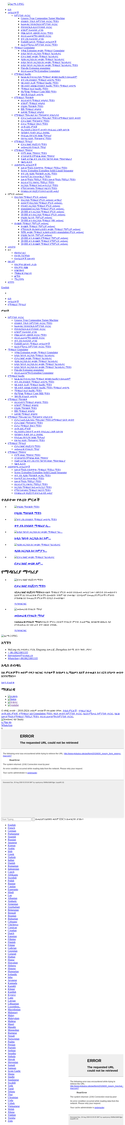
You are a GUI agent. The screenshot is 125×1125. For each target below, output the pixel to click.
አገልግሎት (19, 270)
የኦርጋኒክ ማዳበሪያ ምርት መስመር (30, 197)
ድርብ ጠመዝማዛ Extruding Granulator (40, 71)
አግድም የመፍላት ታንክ (32, 30)
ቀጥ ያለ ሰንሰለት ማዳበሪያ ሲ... (32, 525)
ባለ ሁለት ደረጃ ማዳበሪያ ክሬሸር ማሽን (39, 82)
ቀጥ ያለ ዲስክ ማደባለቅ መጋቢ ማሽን (39, 173)
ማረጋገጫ (19, 279)
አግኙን (11, 282)
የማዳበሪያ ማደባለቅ (24, 97)
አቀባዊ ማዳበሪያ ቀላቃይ (32, 112)
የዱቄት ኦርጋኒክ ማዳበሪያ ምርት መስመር (40, 205)
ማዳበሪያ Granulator (24, 47)
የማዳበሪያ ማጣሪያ (23, 141)
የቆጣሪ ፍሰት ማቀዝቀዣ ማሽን (36, 138)
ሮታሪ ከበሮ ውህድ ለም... (28, 563)
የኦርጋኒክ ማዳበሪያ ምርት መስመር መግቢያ (41, 200)
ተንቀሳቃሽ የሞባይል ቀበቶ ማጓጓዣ (38, 156)
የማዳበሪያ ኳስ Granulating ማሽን (35, 713)
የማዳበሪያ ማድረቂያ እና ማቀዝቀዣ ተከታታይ (36, 115)
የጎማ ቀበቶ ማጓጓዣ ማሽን (34, 153)
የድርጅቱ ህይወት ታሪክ (25, 264)
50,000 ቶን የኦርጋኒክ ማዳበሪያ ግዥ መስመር (42, 220)
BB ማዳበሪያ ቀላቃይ (31, 109)
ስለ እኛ (11, 261)
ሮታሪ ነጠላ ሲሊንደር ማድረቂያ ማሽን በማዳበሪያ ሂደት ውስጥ (51, 118)
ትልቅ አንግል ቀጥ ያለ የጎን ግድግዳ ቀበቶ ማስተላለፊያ (46, 159)
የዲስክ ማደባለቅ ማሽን (32, 106)
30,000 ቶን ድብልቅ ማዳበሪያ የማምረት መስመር (44, 241)
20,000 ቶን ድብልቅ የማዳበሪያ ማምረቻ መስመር (44, 238)
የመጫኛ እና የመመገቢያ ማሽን (36, 176)
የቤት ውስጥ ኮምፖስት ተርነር (68, 713)
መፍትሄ (11, 246)
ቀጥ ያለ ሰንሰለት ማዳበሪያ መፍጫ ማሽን (41, 79)
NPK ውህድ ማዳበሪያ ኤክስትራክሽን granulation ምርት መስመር (52, 232)
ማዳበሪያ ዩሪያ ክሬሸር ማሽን (34, 88)
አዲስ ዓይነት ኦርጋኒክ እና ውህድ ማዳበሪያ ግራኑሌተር (46, 62)
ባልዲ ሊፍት (26, 161)
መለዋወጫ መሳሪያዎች (25, 164)
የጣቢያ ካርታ (85, 710)
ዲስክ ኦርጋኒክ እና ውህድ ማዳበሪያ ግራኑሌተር (42, 59)
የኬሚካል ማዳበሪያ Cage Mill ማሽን (38, 91)
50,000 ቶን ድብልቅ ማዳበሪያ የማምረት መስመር (44, 243)
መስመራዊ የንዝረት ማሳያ (33, 147)
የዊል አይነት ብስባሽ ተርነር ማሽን (37, 33)
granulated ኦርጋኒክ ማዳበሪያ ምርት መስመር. (42, 208)
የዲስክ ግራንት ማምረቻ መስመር (36, 217)
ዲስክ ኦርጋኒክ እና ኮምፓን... (30, 550)
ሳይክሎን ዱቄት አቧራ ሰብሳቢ (35, 132)
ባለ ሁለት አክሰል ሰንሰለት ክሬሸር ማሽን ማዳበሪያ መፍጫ (48, 85)
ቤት (10, 9)
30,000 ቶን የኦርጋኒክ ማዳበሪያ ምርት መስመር (43, 214)
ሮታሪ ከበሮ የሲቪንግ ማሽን (34, 144)
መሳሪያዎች (13, 12)
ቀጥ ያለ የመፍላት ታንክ (32, 38)
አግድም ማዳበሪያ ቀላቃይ (33, 103)
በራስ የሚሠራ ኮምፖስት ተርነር (98, 713)
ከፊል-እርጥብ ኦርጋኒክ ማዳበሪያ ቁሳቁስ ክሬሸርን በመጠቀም (49, 77)
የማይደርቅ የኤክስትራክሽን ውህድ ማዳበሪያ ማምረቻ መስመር (51, 229)
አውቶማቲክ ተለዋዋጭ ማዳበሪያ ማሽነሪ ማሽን (44, 167)
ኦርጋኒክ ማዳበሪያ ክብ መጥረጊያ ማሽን (39, 185)
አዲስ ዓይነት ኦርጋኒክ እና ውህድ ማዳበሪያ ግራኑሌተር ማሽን (49, 65)
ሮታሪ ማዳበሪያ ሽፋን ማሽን (34, 123)
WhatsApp (6, 725)
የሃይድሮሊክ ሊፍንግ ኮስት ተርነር (36, 27)
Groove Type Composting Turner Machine (43, 18)
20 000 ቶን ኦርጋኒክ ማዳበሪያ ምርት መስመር (42, 211)
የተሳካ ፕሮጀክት (22, 255)
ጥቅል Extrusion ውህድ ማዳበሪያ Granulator (42, 50)
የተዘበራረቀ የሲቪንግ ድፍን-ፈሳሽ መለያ (40, 191)
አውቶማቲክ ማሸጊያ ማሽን (27, 481)
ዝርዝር (23, 603)
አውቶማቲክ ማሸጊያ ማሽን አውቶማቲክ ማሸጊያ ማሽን (48, 179)
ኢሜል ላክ (6, 722)
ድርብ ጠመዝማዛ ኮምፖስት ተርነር (56, 716)
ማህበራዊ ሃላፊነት (23, 273)
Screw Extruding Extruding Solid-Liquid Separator (47, 170)
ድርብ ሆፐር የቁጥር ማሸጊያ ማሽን (37, 182)
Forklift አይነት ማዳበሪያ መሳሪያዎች (38, 41)
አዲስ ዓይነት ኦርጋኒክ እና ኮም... (32, 538)
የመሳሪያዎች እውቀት (24, 258)
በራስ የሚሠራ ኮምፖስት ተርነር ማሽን (39, 44)
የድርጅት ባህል (21, 267)
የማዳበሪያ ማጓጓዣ (23, 150)
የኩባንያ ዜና (20, 252)
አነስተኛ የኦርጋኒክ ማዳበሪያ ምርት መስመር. (42, 202)
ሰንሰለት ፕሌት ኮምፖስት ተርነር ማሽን (40, 21)
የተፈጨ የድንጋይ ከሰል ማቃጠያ (36, 135)
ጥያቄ (17, 603)
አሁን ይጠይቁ (7, 682)
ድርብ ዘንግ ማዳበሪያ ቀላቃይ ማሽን (38, 100)
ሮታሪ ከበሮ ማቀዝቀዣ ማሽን (35, 120)
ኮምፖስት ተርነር (22, 15)
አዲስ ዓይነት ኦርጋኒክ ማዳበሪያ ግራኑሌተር (41, 53)
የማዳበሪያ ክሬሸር (22, 74)
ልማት (17, 276)
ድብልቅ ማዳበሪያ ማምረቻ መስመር (31, 223)
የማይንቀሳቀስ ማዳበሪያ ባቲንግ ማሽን (39, 188)
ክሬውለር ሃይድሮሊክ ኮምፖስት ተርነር (39, 24)
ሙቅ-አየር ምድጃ (29, 126)
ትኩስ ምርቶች (70, 710)
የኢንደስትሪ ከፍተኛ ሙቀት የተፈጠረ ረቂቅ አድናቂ (45, 129)
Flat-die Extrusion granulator (35, 68)
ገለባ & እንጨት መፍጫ (32, 94)
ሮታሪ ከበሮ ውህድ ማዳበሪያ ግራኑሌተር (39, 56)
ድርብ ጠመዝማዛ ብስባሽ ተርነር (36, 36)
